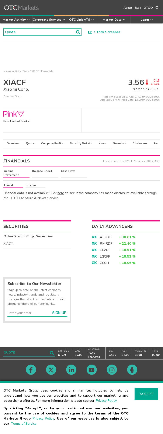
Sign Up (59, 312)
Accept (146, 394)
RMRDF (106, 243)
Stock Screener (106, 32)
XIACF (35, 71)
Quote (30, 143)
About (128, 8)
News (102, 143)
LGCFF (105, 256)
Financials (119, 143)
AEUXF (105, 237)
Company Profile (52, 143)
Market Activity (12, 71)
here (61, 193)
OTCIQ (148, 8)
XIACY (8, 243)
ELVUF (105, 250)
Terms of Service (24, 423)
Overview (13, 143)
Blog (138, 8)
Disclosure (139, 143)
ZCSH (104, 263)
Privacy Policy (106, 400)
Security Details (81, 143)
